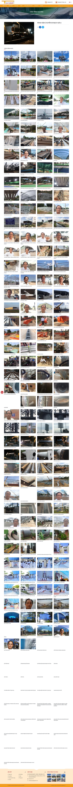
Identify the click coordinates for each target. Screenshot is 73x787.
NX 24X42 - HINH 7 (24, 300)
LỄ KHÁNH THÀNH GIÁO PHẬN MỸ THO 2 (44, 595)
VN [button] (70, 2)
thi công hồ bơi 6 (24, 120)
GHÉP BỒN (6, 407)
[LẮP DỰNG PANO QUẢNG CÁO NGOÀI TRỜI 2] (63, 776)
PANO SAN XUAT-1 (57, 474)
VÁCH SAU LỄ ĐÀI (57, 623)
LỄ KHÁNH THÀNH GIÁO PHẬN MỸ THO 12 (61, 554)
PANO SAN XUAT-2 (40, 474)
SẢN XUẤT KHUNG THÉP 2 (58, 147)
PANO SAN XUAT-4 (7, 474)
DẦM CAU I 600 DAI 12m (58, 340)
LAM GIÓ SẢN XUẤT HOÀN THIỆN (9, 354)
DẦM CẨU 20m (6, 340)
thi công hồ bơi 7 (7, 120)
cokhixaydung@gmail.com (33, 780)
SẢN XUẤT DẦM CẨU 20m (25, 340)
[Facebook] (71, 550)
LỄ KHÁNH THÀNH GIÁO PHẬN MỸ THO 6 (28, 582)
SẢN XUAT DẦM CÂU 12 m (41, 340)
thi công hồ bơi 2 (24, 133)
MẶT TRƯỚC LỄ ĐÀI (7, 623)
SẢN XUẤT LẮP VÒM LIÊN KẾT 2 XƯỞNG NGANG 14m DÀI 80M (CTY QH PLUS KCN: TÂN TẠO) (44, 704)
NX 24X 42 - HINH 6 (40, 300)
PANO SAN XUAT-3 (24, 474)
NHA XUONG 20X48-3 (41, 501)
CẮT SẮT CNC (39, 160)
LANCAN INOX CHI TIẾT (58, 690)
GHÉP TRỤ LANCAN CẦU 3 (58, 354)
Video (21, 5)
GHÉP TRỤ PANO (57, 394)
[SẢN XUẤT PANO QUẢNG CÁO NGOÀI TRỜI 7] (59, 780)
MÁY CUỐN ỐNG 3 (24, 541)
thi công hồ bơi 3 (7, 133)
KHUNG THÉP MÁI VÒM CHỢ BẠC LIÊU (27, 610)
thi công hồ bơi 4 (57, 120)
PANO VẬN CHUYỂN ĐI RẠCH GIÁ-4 (27, 447)
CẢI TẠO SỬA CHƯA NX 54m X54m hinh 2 (61, 286)
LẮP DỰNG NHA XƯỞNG (58, 133)
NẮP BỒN (55, 407)
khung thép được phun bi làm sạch (11, 147)
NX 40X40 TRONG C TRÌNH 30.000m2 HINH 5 (11, 257)
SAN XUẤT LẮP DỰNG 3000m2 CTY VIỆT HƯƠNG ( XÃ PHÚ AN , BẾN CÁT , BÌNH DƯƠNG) (60, 704)
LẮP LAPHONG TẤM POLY (25, 650)
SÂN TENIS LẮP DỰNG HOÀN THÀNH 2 (27, 188)
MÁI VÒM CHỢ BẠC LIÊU (58, 610)
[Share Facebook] (40, 27)
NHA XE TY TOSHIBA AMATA (58, 514)
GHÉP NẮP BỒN (40, 407)
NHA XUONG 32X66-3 (41, 487)
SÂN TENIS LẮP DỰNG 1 (8, 201)
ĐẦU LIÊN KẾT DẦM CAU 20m (59, 327)
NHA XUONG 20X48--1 (8, 514)
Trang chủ (5, 5)
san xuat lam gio (24, 354)
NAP (21, 514)
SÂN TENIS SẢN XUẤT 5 (41, 201)
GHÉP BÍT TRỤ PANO (24, 394)
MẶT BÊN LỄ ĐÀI (23, 623)
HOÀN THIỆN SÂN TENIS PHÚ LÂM (26, 733)
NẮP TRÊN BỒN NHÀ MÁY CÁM (9, 380)
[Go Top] (71, 554)
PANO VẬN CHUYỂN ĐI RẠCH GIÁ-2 (60, 447)
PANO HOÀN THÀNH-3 (25, 434)
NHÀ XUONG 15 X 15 (24, 160)
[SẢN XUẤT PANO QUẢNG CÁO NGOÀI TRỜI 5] (49, 776)
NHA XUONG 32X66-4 (24, 487)
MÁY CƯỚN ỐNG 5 (7, 541)
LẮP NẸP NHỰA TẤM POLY (25, 663)
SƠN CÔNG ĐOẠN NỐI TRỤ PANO (10, 394)
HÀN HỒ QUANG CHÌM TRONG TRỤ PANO (44, 394)
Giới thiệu (10, 5)
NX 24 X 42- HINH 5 (57, 300)
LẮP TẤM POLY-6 (7, 650)
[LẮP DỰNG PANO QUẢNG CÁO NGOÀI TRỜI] (54, 780)
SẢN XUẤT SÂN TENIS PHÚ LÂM (9, 748)
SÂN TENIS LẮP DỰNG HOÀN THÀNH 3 (10, 188)
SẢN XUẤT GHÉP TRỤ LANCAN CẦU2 (10, 367)
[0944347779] (71, 548)
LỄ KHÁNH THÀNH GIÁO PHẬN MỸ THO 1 (44, 554)
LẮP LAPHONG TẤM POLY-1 (42, 650)
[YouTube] (71, 552)
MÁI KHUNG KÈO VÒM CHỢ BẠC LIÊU (43, 610)
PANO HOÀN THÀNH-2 (41, 434)
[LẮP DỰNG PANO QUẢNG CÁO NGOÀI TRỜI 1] (49, 780)
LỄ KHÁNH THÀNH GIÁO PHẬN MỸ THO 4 (11, 595)
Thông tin (36, 5)
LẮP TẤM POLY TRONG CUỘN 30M (59, 650)
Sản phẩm (16, 5)
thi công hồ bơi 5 (40, 120)
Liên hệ (41, 5)
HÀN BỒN (22, 407)
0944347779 (31, 778)
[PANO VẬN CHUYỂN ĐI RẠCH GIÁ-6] (19, 33)
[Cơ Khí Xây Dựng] (8, 2)
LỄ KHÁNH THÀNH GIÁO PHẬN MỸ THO (11, 610)
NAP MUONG (39, 514)
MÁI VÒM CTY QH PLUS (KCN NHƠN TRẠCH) (28, 690)
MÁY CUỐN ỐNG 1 (57, 541)
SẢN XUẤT (22, 147)
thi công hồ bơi (40, 133)
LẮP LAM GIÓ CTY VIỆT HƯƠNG (9, 719)
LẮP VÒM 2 (56, 663)
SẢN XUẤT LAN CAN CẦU (41, 367)
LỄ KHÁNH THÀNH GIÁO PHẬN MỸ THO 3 (28, 595)
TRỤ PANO (55, 380)
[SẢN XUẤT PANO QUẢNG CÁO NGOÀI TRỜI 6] (63, 780)
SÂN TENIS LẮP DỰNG (24, 201)
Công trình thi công (28, 5)
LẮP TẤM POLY (6, 663)
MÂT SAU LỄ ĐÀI (40, 623)
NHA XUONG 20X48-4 (24, 501)
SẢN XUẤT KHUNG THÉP (8, 160)
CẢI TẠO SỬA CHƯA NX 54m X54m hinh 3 (44, 286)
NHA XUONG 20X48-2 (57, 501)
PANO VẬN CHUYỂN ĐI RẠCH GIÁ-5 (10, 447)
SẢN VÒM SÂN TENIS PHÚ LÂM (26, 748)
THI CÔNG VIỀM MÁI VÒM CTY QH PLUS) (44, 690)
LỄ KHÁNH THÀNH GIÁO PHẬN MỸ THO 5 (44, 582)
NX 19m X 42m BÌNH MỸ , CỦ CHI (26, 286)
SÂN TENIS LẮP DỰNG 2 (58, 188)
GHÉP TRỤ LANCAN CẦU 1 (25, 367)
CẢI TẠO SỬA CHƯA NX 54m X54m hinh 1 (11, 300)
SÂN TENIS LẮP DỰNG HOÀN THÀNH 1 (44, 188)
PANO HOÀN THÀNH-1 (58, 434)
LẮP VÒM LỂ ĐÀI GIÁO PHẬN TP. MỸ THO (44, 663)
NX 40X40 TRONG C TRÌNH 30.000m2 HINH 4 (28, 257)
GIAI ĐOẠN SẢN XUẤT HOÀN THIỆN (43, 733)
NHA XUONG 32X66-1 (7, 501)
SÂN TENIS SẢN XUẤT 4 (58, 201)
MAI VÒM (55, 160)
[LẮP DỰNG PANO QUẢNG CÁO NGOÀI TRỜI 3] (59, 776)
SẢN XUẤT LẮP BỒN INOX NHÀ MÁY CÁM (44, 380)
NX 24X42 (5, 327)
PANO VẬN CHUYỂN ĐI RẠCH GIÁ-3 (43, 447)
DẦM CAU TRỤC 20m (40, 327)
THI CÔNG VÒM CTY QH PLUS (9, 690)
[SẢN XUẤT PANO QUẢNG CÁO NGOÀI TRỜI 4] (54, 776)
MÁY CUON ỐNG (7, 554)
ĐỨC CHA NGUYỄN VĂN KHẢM (59, 582)
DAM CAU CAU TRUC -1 (25, 327)
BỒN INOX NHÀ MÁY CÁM (25, 380)
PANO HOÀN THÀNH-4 (8, 434)
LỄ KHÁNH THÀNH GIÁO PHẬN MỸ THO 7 (11, 582)
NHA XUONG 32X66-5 (7, 487)
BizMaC (23, 785)
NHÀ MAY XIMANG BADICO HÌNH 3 (43, 271)
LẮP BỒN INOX (56, 367)
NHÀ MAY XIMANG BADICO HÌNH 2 (60, 271)
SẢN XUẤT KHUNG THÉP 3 (41, 147)
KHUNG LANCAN (40, 354)
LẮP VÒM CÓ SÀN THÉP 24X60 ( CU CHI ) (60, 748)
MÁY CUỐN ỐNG (40, 541)
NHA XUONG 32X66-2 (57, 487)
